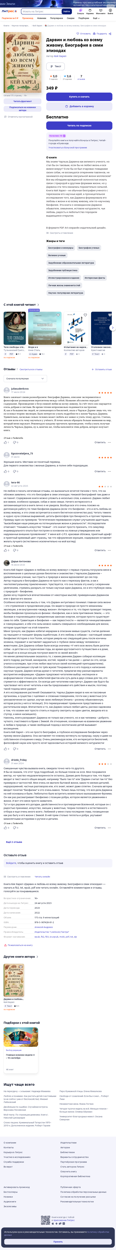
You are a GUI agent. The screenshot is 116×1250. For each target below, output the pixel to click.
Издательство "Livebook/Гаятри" (52, 932)
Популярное (56, 18)
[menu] (25, 378)
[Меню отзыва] (109, 442)
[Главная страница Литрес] (9, 11)
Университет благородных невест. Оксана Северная (81, 1118)
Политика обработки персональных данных (83, 1192)
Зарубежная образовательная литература (71, 263)
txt (71, 936)
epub (37, 936)
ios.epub (54, 936)
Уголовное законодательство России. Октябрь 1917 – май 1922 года (102, 347)
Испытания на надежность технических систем (76, 347)
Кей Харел (9, 1002)
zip (75, 936)
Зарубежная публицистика (62, 270)
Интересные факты (95, 278)
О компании (10, 1142)
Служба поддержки (14, 1162)
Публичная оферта (70, 1187)
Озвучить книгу (68, 1171)
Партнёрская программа (73, 1162)
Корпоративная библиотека (75, 1176)
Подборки (83, 18)
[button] (22, 101)
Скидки (70, 18)
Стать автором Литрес (72, 1166)
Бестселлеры (11, 1192)
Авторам (65, 1147)
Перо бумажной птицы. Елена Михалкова (81, 1091)
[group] (58, 455)
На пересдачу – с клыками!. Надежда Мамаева (27, 1091)
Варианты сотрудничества (74, 1157)
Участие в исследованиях (17, 1157)
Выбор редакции (14, 1050)
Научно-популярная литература (65, 293)
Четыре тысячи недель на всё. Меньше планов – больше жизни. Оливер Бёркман (84, 1110)
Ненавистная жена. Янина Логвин (76, 1104)
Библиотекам (67, 1152)
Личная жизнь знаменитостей (64, 285)
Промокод (27, 18)
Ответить (100, 442)
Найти (66, 11)
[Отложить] (22, 315)
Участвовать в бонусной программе (67, 147)
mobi (62, 936)
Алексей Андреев (44, 927)
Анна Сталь (34, 350)
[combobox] (41, 11)
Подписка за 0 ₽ (10, 18)
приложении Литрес (64, 1220)
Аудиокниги (10, 1201)
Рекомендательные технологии (77, 1201)
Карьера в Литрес (13, 1152)
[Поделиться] (110, 33)
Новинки (41, 18)
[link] (53, 453)
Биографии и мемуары (60, 247)
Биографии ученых (89, 247)
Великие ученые (57, 255)
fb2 (42, 936)
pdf (67, 936)
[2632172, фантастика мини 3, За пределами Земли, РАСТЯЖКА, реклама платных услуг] (58, 4)
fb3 (47, 936)
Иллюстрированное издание (63, 278)
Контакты (9, 1147)
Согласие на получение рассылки (78, 1196)
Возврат (8, 1166)
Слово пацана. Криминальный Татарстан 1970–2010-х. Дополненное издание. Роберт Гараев (27, 1124)
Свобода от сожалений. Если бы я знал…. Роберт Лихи (84, 1097)
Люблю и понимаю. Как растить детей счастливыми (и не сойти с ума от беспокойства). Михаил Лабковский (30, 1099)
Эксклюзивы (10, 1206)
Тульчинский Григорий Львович (15, 350)
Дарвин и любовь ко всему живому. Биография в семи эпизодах (14, 999)
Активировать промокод (17, 1187)
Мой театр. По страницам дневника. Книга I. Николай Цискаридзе (26, 1116)
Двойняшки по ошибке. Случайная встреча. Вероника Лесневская (26, 1108)
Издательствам (68, 1142)
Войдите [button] (11, 863)
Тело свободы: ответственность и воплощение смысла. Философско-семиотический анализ (15, 347)
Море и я (33, 347)
